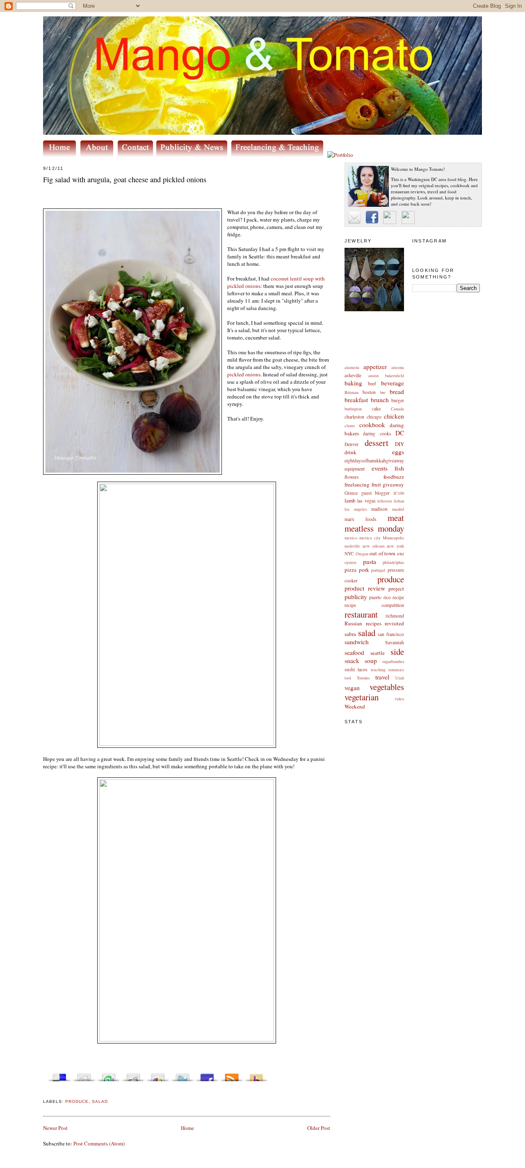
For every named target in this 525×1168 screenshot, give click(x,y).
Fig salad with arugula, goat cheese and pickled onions (124, 179)
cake (376, 408)
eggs (398, 452)
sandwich (357, 642)
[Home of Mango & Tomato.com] (61, 154)
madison (379, 509)
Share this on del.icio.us (59, 1075)
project (396, 588)
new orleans (374, 546)
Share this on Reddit (133, 1075)
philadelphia (393, 562)
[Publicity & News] (193, 154)
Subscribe (231, 1075)
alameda (352, 367)
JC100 (398, 493)
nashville (352, 546)
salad (366, 632)
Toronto (363, 678)
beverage (392, 383)
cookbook (372, 425)
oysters (350, 562)
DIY (399, 444)
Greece (351, 493)
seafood (354, 652)
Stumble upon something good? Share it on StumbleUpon (108, 1075)
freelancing (357, 484)
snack (352, 660)
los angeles (356, 509)
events (380, 468)
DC (399, 433)
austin (373, 375)
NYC (349, 553)
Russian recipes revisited (374, 623)
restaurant (361, 614)
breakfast (356, 400)
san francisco (391, 634)
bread (397, 391)
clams (350, 425)
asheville (353, 375)
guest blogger (375, 493)
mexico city (370, 538)
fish (399, 468)
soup (371, 660)
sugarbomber (393, 661)
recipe (398, 597)
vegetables (387, 687)
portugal (378, 570)
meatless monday (374, 528)
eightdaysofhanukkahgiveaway (374, 460)
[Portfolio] (340, 154)
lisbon (399, 501)
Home (187, 1128)
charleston (354, 417)
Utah (399, 678)
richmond (395, 616)
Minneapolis (393, 538)
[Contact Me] (137, 154)
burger (397, 400)
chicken (394, 416)
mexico (351, 538)
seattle (377, 652)
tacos (363, 669)
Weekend (355, 706)
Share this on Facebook (207, 1075)
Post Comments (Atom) (99, 1143)
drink (350, 452)
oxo (400, 553)
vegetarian (362, 697)
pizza (350, 569)
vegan (352, 688)
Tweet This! (182, 1075)
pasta (369, 561)
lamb (350, 500)
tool (348, 678)
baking (353, 383)
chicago (374, 417)
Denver (351, 444)
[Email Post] (44, 1091)
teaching (378, 669)
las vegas (366, 501)
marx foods (361, 519)
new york (395, 546)
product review (365, 588)
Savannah (394, 642)
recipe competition (374, 605)
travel (382, 677)
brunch (380, 400)
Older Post (318, 1128)
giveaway (393, 484)
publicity (356, 597)
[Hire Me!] (279, 154)
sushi (350, 669)
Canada (397, 409)
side (397, 651)
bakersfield (394, 375)
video (399, 699)
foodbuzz (393, 476)
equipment (355, 469)
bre (383, 392)
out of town (382, 553)
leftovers (384, 501)
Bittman (351, 392)
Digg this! (84, 1075)
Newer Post (55, 1128)
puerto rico (379, 597)
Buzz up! (256, 1075)
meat (396, 517)
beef (372, 383)
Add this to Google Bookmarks (158, 1075)
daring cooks (377, 433)
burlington (353, 409)
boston (369, 392)
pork (364, 569)
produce (390, 579)
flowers (352, 477)
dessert (376, 442)
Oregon (362, 554)
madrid (398, 509)
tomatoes (396, 669)
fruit (376, 484)
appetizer (375, 366)
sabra (350, 634)
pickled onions (243, 374)
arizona (397, 367)
